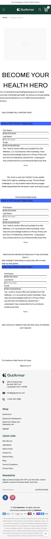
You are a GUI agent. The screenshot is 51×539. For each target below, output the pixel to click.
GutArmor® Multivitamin (11, 419)
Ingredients (6, 445)
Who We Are (7, 441)
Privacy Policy (7, 468)
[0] (46, 9)
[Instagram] (12, 497)
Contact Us (6, 453)
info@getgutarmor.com (16, 393)
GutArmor (21, 507)
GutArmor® (7, 414)
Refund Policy (7, 457)
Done (26, 165)
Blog (4, 461)
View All (5, 429)
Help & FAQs (7, 449)
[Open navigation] (3, 10)
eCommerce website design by (22, 510)
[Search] (41, 9)
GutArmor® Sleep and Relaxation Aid (11, 423)
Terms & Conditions (10, 464)
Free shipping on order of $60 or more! (25, 2)
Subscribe (42, 490)
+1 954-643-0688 (14, 399)
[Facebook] (5, 497)
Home (4, 17)
